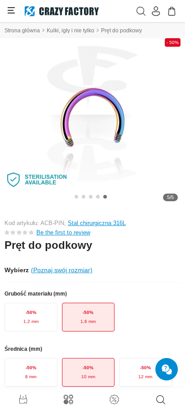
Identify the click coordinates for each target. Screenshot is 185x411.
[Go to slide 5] (105, 197)
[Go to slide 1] (76, 197)
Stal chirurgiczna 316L (97, 223)
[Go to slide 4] (98, 197)
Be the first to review (63, 232)
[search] (161, 400)
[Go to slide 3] (90, 197)
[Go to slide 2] (83, 197)
